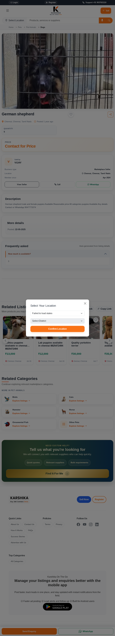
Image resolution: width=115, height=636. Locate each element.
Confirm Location (57, 329)
